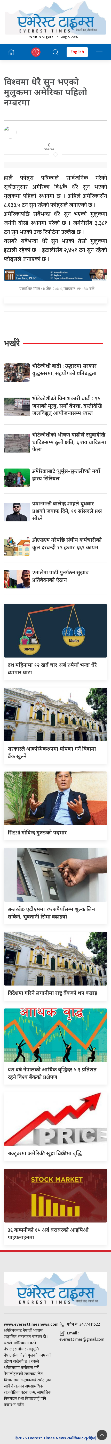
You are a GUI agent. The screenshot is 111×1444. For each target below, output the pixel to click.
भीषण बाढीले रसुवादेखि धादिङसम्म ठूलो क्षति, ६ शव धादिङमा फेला (69, 442)
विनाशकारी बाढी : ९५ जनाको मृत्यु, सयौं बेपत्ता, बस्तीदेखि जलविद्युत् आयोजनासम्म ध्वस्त (67, 405)
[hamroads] (55, 274)
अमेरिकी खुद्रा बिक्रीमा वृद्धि (45, 1153)
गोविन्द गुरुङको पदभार (37, 832)
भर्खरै (12, 343)
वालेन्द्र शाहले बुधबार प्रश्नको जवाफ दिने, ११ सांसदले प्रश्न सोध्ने (67, 511)
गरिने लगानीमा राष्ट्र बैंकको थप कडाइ (52, 992)
